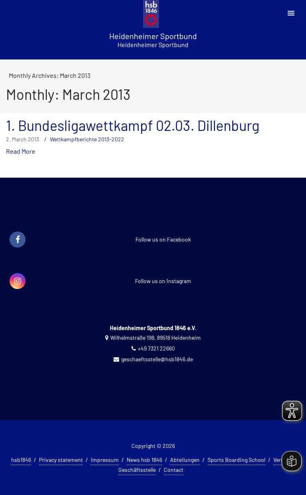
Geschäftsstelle (137, 469)
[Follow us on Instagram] (18, 281)
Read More (20, 151)
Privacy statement (61, 459)
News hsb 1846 (144, 459)
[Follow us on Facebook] (18, 240)
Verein (280, 459)
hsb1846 (21, 459)
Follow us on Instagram (163, 280)
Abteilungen (185, 459)
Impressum (105, 459)
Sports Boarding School (236, 459)
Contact (173, 469)
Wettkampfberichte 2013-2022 (87, 139)
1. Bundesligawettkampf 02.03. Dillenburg (132, 125)
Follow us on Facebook (163, 239)
